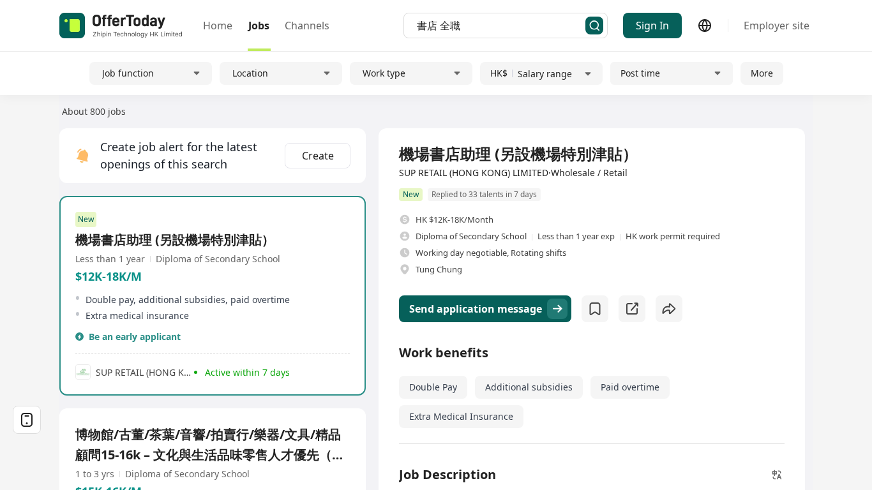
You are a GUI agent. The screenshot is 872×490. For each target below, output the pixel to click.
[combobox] (501, 25)
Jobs (258, 26)
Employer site (776, 26)
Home (217, 26)
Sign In (652, 26)
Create (318, 156)
